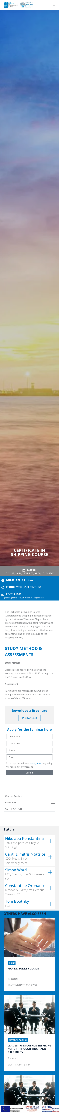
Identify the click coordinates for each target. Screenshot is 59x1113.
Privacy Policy (36, 763)
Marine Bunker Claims (23, 968)
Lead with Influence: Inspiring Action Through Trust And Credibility (29, 1049)
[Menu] (54, 5)
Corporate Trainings (18, 1040)
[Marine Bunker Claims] (29, 937)
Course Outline (13, 796)
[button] (29, 796)
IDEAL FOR (10, 802)
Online (12, 963)
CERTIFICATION (13, 808)
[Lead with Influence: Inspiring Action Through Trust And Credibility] (29, 1014)
